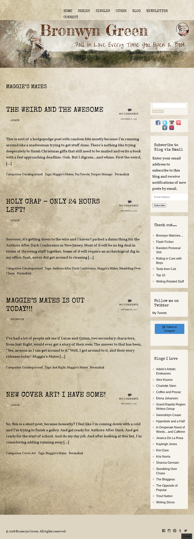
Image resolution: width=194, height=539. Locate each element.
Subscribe (159, 205)
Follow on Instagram (170, 329)
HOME (67, 11)
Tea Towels (82, 174)
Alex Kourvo (164, 379)
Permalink (122, 174)
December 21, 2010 (129, 119)
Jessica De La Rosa (169, 438)
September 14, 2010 (129, 211)
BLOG (136, 11)
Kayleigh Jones (166, 444)
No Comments (128, 114)
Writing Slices (165, 502)
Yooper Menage (102, 174)
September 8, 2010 (129, 310)
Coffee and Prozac (168, 392)
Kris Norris (163, 456)
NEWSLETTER (157, 11)
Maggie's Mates (62, 174)
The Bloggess (165, 479)
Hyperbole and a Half (170, 421)
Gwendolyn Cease (168, 415)
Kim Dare (162, 450)
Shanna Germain (167, 462)
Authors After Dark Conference (74, 269)
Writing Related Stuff (170, 281)
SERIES (84, 11)
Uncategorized (32, 174)
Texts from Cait (166, 269)
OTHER (121, 11)
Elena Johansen (167, 398)
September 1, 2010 (129, 404)
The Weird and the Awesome (54, 110)
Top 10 (160, 275)
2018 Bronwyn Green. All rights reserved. (37, 532)
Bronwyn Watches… (169, 235)
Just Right (59, 368)
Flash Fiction (165, 241)
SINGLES (103, 11)
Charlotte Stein (166, 385)
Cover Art (29, 453)
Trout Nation (164, 496)
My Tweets (159, 313)
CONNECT (70, 17)
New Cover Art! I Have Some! (56, 395)
